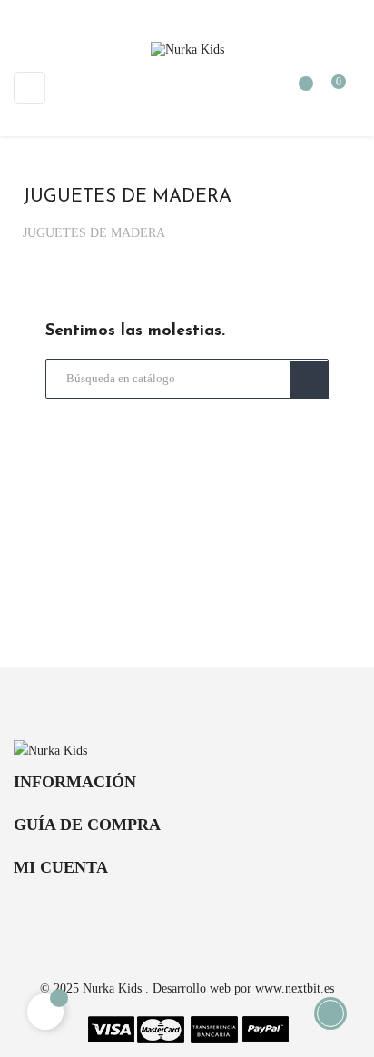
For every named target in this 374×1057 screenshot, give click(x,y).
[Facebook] (154, 912)
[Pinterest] (187, 912)
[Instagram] (219, 912)
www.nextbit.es (294, 988)
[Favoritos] (297, 92)
